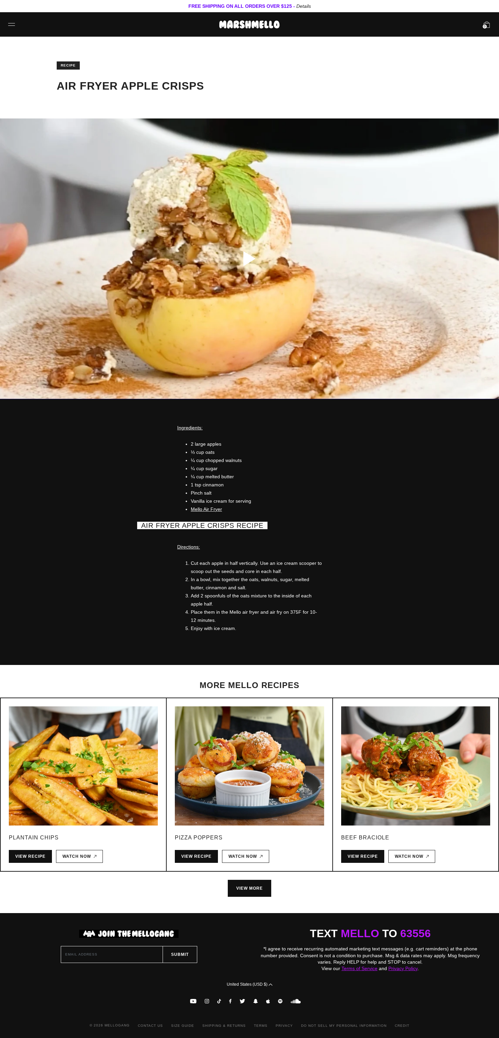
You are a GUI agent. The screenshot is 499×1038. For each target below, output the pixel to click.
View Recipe (30, 856)
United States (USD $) (248, 984)
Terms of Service (359, 968)
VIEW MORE (249, 888)
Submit (180, 954)
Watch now (78, 856)
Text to (370, 933)
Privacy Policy (403, 968)
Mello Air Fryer (206, 509)
